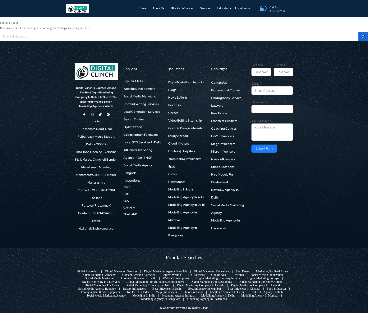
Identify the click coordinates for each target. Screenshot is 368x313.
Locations (241, 8)
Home (142, 8)
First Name (258, 65)
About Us (158, 8)
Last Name (280, 65)
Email (255, 83)
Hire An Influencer (182, 8)
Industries (222, 8)
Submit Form (264, 148)
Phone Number (260, 102)
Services (205, 8)
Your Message (260, 120)
